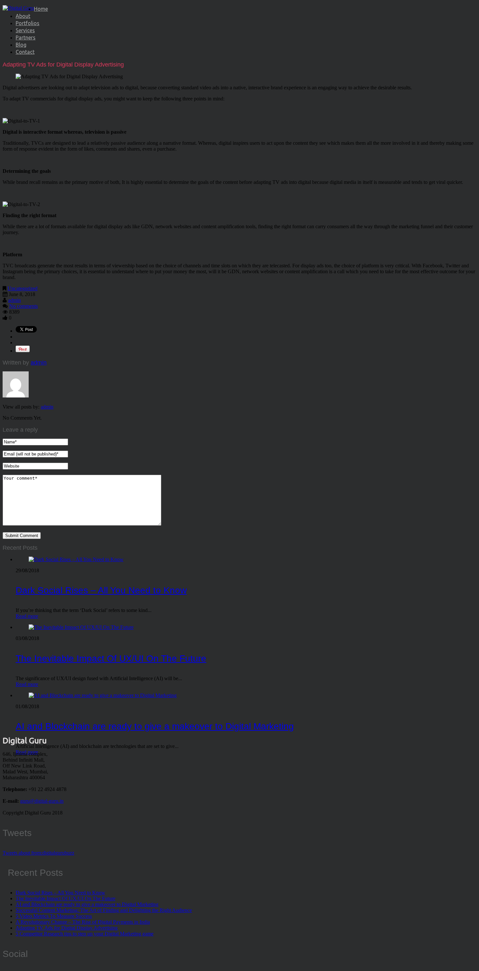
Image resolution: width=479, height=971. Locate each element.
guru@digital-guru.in (42, 801)
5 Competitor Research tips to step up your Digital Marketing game (84, 933)
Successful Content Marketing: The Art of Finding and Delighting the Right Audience (104, 910)
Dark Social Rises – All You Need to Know (101, 590)
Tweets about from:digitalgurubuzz (38, 853)
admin (14, 300)
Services (25, 30)
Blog (21, 45)
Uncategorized (22, 288)
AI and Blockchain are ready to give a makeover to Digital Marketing (155, 726)
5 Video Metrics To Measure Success (54, 916)
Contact (25, 52)
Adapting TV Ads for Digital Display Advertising (67, 928)
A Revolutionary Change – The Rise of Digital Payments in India (83, 922)
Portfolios (27, 23)
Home (41, 9)
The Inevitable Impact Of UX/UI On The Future (111, 658)
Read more (27, 616)
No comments (23, 306)
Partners (26, 37)
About (23, 16)
